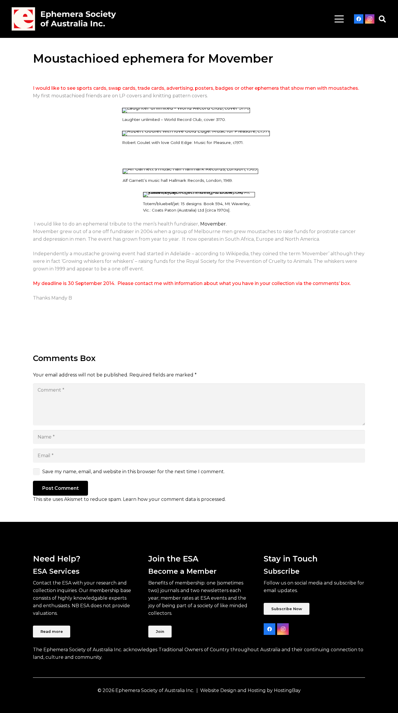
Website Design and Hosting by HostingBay (250, 690)
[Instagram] (369, 19)
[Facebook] (358, 19)
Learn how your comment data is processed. (174, 499)
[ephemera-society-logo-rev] (64, 19)
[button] (339, 19)
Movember (213, 224)
